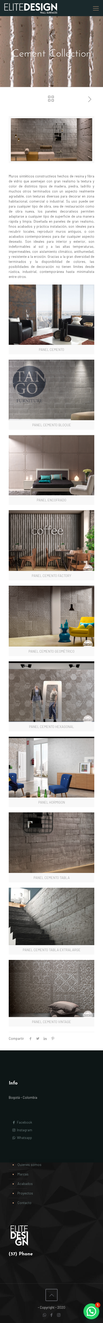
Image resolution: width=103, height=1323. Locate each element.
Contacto (24, 1203)
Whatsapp (24, 1138)
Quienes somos (29, 1164)
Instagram (24, 1130)
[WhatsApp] (44, 1314)
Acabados (25, 1184)
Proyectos (25, 1193)
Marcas (23, 1174)
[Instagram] (59, 1314)
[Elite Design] (31, 8)
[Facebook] (51, 1314)
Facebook (24, 1122)
